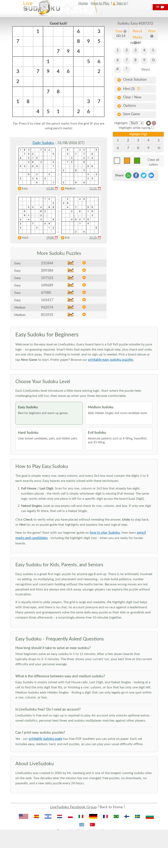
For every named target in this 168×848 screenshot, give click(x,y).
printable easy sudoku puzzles (110, 359)
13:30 (52, 188)
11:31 (95, 188)
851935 (47, 315)
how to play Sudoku (105, 532)
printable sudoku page (45, 738)
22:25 (95, 237)
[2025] (148, 123)
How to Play (100, 3)
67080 (46, 292)
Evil (67, 237)
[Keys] (145, 69)
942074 (47, 307)
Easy (25, 188)
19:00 (52, 237)
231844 (47, 263)
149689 (47, 285)
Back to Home (111, 807)
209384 (47, 270)
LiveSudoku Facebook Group (73, 807)
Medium (70, 188)
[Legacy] (154, 123)
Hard (25, 237)
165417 (47, 300)
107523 (47, 278)
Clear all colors (153, 161)
